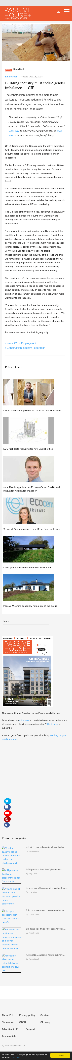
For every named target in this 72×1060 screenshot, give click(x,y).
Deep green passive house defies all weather (27, 567)
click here (24, 720)
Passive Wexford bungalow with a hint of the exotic (30, 606)
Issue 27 (12, 343)
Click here (14, 130)
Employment (11, 76)
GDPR (22, 1022)
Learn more (15, 1057)
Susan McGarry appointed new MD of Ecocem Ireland (31, 529)
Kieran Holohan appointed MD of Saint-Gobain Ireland (32, 410)
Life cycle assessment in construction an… (46, 910)
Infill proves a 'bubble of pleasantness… (45, 869)
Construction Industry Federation (26, 347)
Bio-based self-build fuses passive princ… (46, 928)
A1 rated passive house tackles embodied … (46, 847)
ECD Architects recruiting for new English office (28, 448)
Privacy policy (27, 1015)
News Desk (18, 69)
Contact (44, 1015)
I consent (60, 1055)
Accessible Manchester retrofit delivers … (45, 954)
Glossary (45, 1022)
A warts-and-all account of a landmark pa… (47, 888)
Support (30, 1029)
